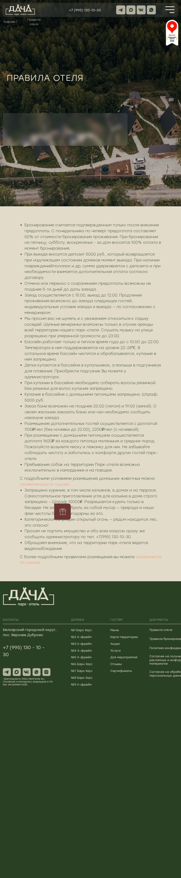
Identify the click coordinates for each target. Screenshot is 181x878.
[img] (170, 10)
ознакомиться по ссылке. (45, 484)
